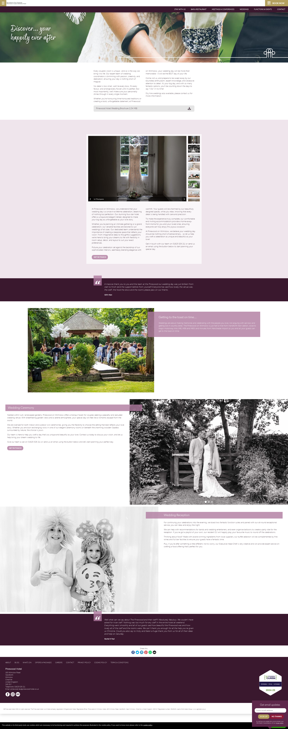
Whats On (27, 662)
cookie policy (147, 725)
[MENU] (3, 3)
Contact (281, 9)
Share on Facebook (133, 652)
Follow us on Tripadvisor (18, 694)
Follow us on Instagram (13, 694)
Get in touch (100, 257)
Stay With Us (180, 9)
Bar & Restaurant (198, 9)
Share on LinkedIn (142, 652)
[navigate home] (16, 3)
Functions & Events (263, 9)
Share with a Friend (154, 652)
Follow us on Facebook (7, 694)
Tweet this (137, 652)
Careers (58, 662)
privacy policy (279, 723)
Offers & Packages (43, 662)
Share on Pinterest (146, 652)
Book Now (278, 3)
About (8, 662)
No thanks (277, 716)
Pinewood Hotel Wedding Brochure (116, 108)
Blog (17, 662)
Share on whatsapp (150, 652)
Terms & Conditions (119, 662)
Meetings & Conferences (223, 9)
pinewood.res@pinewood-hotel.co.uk (24, 689)
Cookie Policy (100, 662)
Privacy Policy (84, 662)
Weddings (244, 9)
